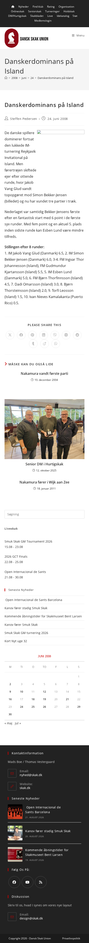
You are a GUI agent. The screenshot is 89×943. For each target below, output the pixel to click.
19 (44, 699)
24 (21, 707)
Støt (75, 16)
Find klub (38, 6)
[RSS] (41, 882)
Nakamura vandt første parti (44, 373)
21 (67, 699)
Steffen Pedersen (23, 119)
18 (33, 699)
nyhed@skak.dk (31, 775)
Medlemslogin (42, 20)
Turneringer (52, 11)
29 (78, 707)
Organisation (66, 6)
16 (10, 699)
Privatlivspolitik (71, 938)
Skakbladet (36, 16)
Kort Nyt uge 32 (16, 641)
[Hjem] (6, 78)
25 (33, 707)
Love (50, 16)
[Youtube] (27, 882)
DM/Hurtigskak (17, 16)
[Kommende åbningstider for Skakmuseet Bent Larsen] (15, 854)
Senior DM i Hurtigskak (44, 464)
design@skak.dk (31, 918)
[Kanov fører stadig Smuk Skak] (15, 833)
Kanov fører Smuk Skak (21, 625)
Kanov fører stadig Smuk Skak (26, 608)
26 (44, 707)
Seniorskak (34, 11)
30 (10, 714)
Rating (51, 6)
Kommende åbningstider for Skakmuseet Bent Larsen (43, 616)
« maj (8, 723)
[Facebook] (14, 882)
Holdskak (69, 11)
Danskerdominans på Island (55, 78)
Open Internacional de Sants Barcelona (33, 600)
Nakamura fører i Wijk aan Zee (44, 482)
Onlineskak (17, 11)
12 (44, 692)
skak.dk (25, 788)
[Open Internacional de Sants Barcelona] (15, 811)
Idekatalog (63, 16)
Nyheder (23, 6)
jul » (18, 723)
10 (21, 692)
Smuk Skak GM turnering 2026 (26, 633)
